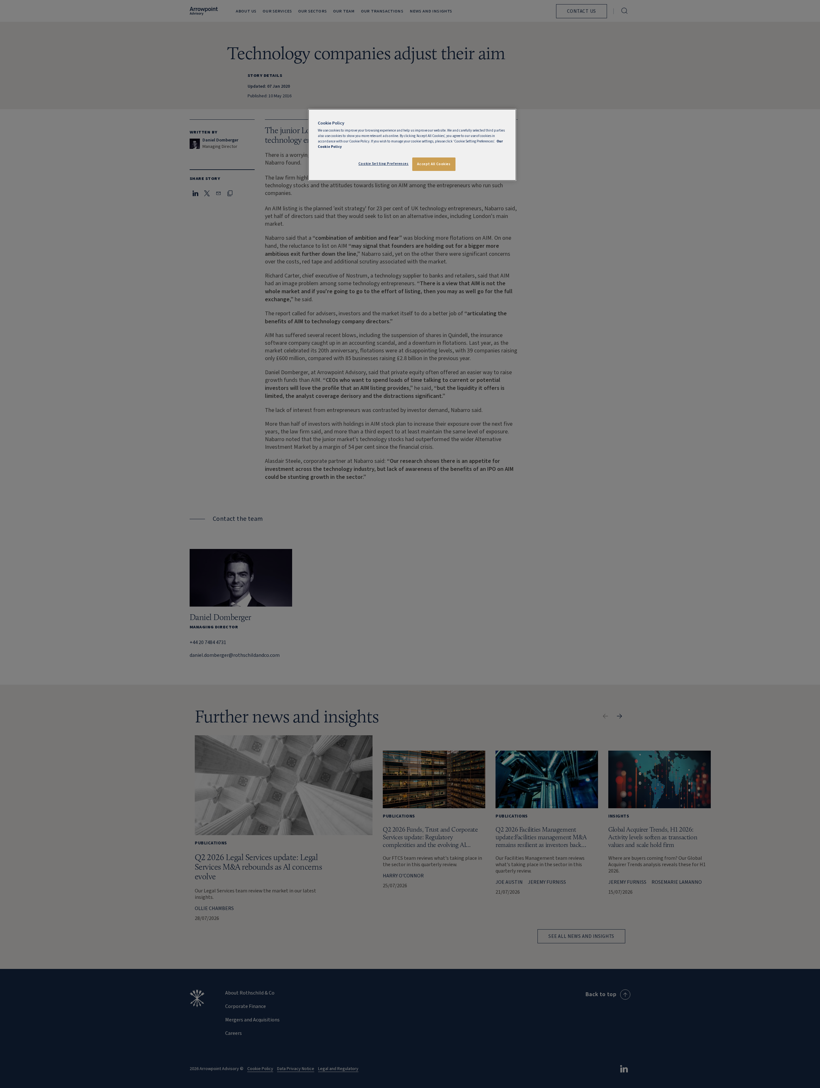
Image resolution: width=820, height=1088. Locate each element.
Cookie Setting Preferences (383, 163)
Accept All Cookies (433, 164)
